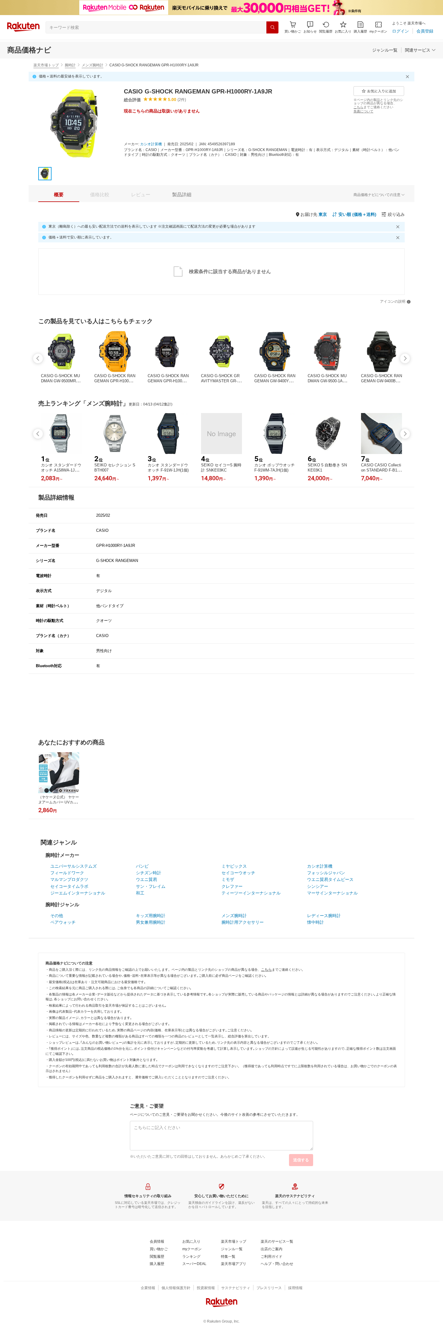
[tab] (58, 195)
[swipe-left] (38, 358)
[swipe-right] (405, 358)
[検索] (272, 27)
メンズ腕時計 (92, 65)
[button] (310, 27)
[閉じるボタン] (408, 76)
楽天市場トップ (46, 65)
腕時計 (70, 65)
